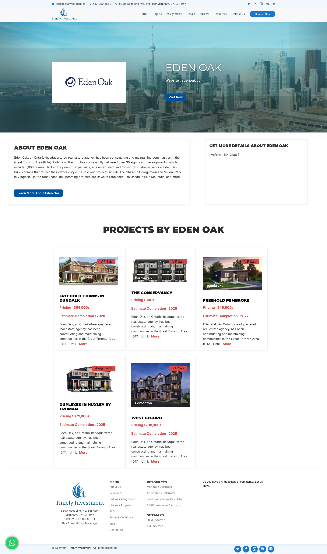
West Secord (146, 418)
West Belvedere (76, 390)
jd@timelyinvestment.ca (71, 3)
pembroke (215, 286)
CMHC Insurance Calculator (164, 505)
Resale (191, 14)
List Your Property (121, 505)
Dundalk (70, 281)
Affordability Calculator (161, 493)
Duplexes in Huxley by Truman (85, 406)
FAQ (112, 511)
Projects (157, 14)
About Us (239, 14)
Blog (112, 523)
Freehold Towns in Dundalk (81, 298)
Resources (220, 14)
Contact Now (262, 14)
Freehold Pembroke (226, 300)
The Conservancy (151, 293)
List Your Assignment (122, 499)
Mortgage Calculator (159, 486)
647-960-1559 (102, 3)
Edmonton (143, 403)
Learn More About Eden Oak (38, 193)
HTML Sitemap (156, 520)
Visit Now (176, 97)
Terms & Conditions (121, 517)
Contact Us (116, 529)
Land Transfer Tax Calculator (165, 499)
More (83, 344)
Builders (204, 14)
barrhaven (143, 278)
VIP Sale (107, 261)
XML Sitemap (155, 526)
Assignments (174, 14)
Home (143, 14)
